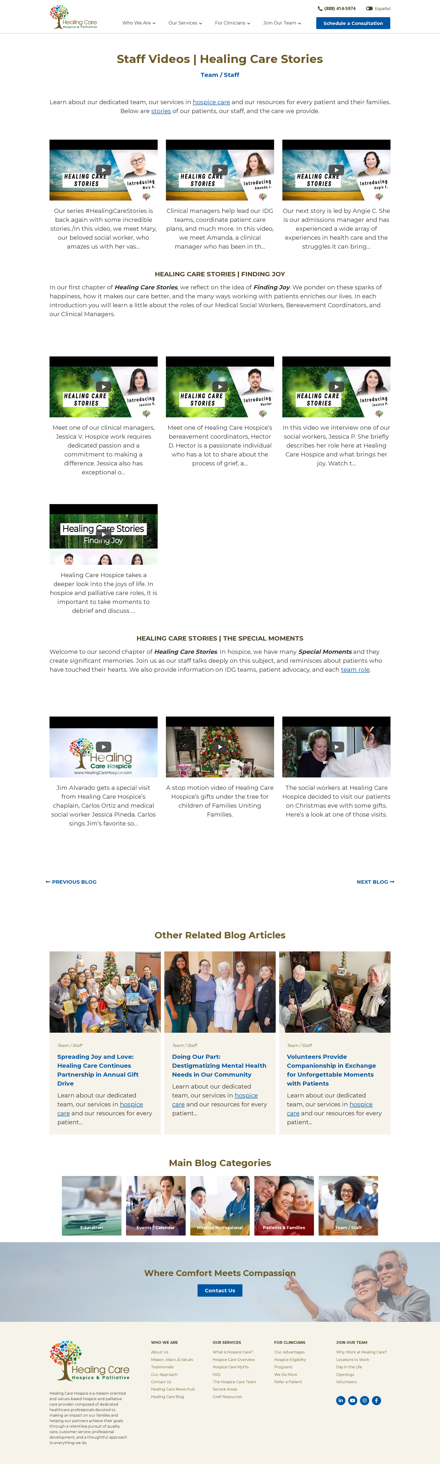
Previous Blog (74, 882)
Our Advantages (289, 1352)
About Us (159, 1352)
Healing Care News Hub (173, 1389)
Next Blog (372, 882)
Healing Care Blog (167, 1397)
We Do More (285, 1374)
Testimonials (162, 1367)
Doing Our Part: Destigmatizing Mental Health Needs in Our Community (219, 1065)
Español (382, 8)
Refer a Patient (288, 1382)
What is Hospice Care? (233, 1352)
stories (161, 111)
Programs (283, 1367)
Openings (345, 1374)
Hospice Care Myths (231, 1367)
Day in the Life (349, 1367)
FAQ (216, 1374)
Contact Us (220, 1290)
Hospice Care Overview (234, 1360)
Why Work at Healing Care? (361, 1352)
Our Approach (164, 1374)
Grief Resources (227, 1397)
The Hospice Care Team (234, 1382)
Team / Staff (220, 75)
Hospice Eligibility (290, 1360)
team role (355, 669)
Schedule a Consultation (353, 23)
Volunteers (346, 1382)
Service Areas (225, 1389)
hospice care (211, 102)
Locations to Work (352, 1360)
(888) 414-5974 (339, 8)
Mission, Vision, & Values (172, 1360)
